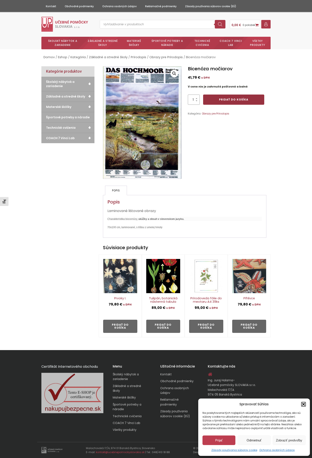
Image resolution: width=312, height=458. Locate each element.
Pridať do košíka (233, 99)
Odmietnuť (254, 440)
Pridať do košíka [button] (120, 326)
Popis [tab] (116, 190)
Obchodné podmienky (79, 6)
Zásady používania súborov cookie (234, 450)
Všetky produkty (257, 43)
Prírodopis (138, 57)
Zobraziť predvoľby (289, 440)
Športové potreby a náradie (167, 43)
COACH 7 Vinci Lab (231, 43)
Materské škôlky (134, 43)
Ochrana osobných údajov (277, 450)
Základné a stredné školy (103, 43)
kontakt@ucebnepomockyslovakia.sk (120, 452)
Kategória (78, 57)
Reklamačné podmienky (161, 6)
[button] (303, 404)
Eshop (62, 57)
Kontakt (51, 6)
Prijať (219, 440)
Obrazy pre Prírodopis (166, 57)
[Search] (220, 24)
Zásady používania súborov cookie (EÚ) (210, 6)
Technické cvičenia (202, 43)
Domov (49, 57)
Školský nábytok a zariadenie (62, 43)
